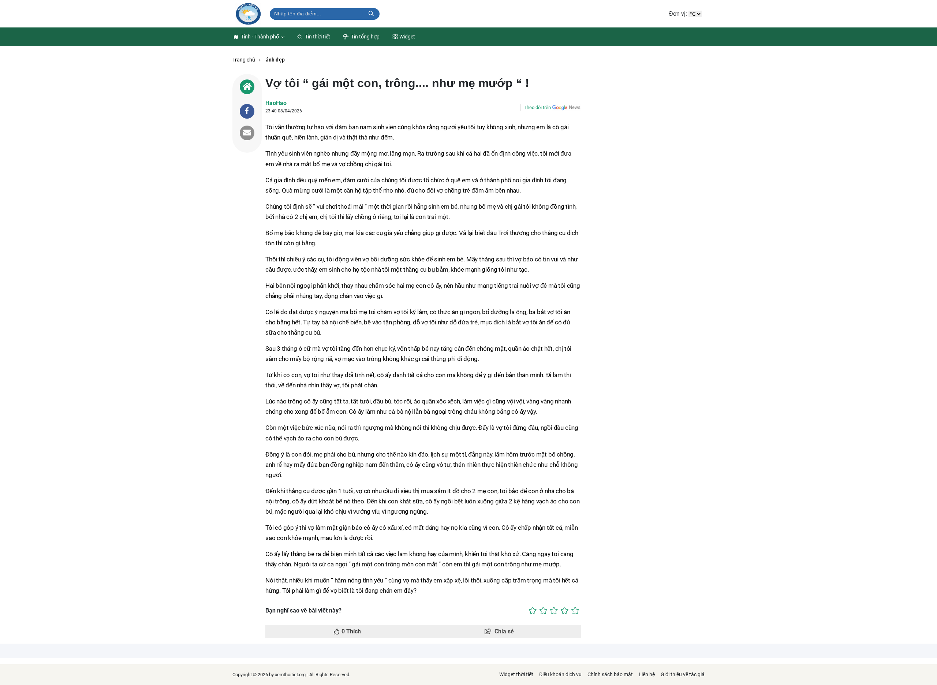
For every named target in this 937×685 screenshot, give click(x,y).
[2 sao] (543, 610)
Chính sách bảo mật (610, 674)
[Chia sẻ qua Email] (247, 133)
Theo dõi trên (537, 107)
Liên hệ (647, 674)
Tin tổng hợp (365, 37)
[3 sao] (554, 610)
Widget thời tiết (516, 674)
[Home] (247, 86)
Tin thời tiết (317, 37)
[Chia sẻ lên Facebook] (247, 111)
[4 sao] (564, 610)
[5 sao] (575, 610)
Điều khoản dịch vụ (560, 674)
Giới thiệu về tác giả (683, 674)
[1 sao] (533, 610)
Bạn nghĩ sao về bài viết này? (303, 610)
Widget (407, 37)
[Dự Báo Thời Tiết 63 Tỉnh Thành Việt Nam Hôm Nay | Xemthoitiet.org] (248, 13)
